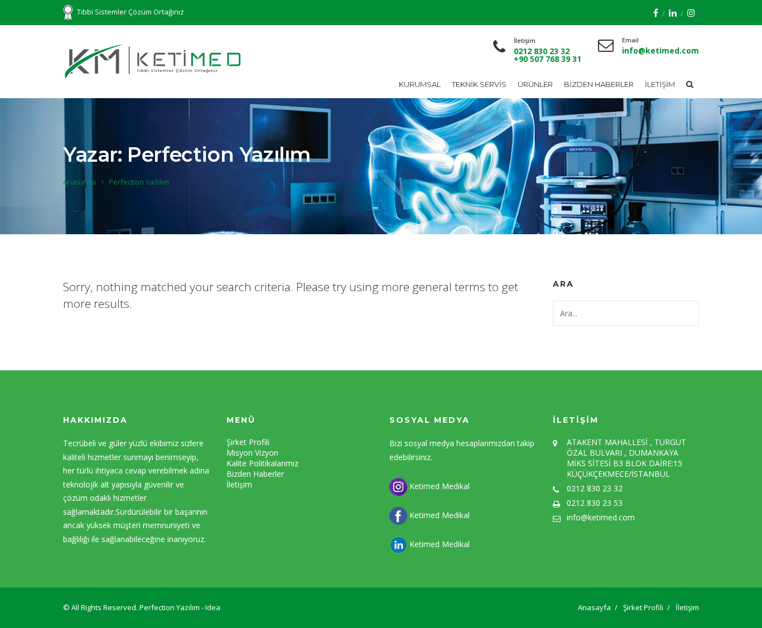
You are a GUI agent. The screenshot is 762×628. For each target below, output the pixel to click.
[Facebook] (655, 12)
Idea (212, 607)
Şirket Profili (247, 442)
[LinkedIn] (673, 12)
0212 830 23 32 (542, 51)
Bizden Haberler (599, 84)
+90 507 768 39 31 (547, 59)
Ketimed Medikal (438, 486)
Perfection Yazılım (170, 607)
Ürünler (535, 84)
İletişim (660, 84)
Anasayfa (79, 182)
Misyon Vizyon (252, 452)
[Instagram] (691, 12)
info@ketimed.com (660, 50)
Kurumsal (420, 84)
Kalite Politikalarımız (262, 463)
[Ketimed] (154, 61)
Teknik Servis (479, 84)
